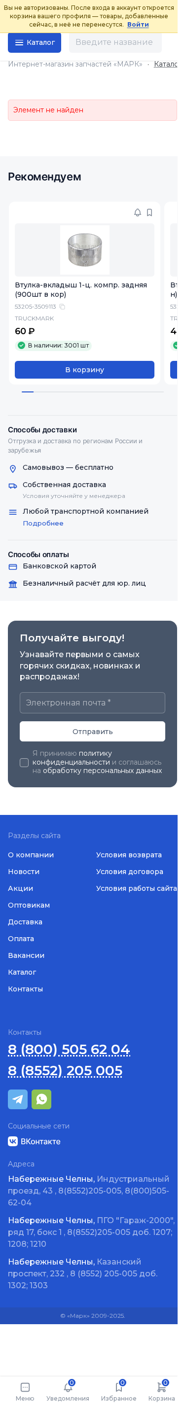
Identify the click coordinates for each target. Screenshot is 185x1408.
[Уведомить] (138, 212)
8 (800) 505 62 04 (69, 1049)
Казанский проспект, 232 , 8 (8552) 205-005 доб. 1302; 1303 (82, 1273)
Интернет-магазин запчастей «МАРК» (75, 64)
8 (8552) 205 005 (65, 1070)
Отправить (93, 731)
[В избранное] (149, 212)
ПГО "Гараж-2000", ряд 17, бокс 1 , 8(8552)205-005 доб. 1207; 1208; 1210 (91, 1232)
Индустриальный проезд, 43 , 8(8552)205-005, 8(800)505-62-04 (89, 1190)
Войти (138, 24)
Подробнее (43, 523)
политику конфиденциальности (72, 758)
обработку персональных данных (102, 770)
